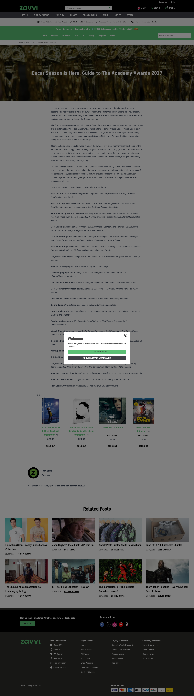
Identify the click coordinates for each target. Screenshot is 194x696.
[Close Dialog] (125, 335)
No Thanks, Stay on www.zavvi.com (97, 358)
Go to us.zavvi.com (97, 352)
